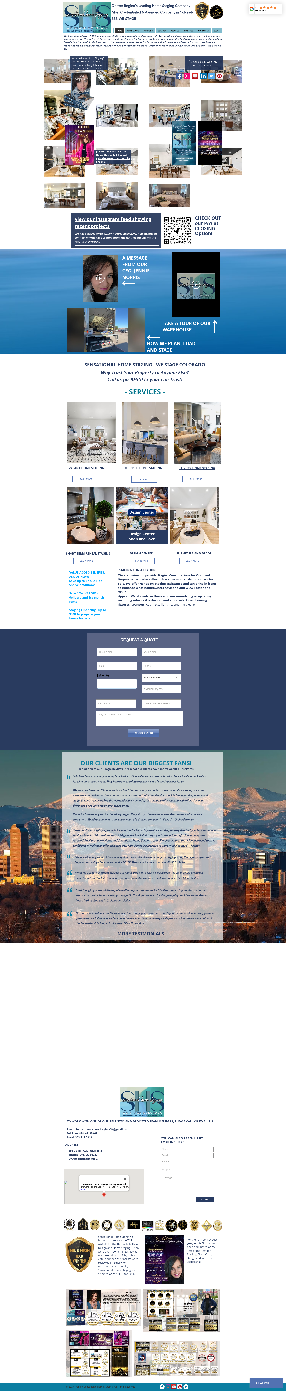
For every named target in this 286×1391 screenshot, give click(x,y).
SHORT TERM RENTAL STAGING (88, 553)
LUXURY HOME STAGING (197, 468)
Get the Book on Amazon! (86, 61)
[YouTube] (195, 76)
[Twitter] (211, 76)
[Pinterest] (219, 76)
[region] (91, 435)
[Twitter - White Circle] (185, 1386)
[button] (218, 161)
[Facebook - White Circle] (162, 1386)
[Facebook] (179, 76)
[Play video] (100, 278)
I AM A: (103, 675)
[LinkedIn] (203, 76)
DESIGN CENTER (141, 553)
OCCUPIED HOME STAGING (142, 468)
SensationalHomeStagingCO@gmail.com (102, 1129)
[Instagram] (187, 76)
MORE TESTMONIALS (140, 933)
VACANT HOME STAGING (86, 468)
